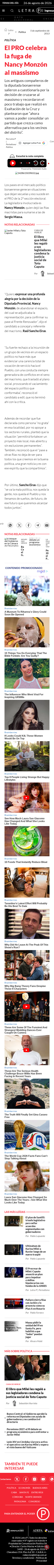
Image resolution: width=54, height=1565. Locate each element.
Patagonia (20, 1501)
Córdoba (17, 1497)
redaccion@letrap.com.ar (35, 1554)
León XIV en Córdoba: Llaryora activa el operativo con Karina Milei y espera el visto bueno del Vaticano (27, 1444)
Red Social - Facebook (25, 1479)
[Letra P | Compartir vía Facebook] (28, 525)
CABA (14, 1492)
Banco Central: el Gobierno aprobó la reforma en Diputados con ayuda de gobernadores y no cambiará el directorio (27, 1417)
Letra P (10, 32)
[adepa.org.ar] (38, 1531)
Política (22, 31)
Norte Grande (33, 1497)
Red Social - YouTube (43, 1479)
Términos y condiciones (23, 1557)
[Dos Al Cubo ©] (15, 1531)
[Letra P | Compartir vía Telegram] (37, 525)
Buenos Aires (40, 1488)
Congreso (34, 1501)
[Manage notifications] (47, 1547)
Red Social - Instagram (34, 1479)
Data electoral (24, 18)
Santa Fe (24, 1492)
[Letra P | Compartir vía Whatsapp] (10, 525)
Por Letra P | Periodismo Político (11, 143)
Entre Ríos (37, 1492)
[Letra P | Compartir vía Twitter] (19, 525)
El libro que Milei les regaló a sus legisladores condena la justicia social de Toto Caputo (26, 1393)
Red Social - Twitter (17, 1479)
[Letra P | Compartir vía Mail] (46, 525)
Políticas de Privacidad (41, 1559)
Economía (24, 1488)
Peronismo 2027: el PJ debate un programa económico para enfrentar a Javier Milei (27, 1432)
